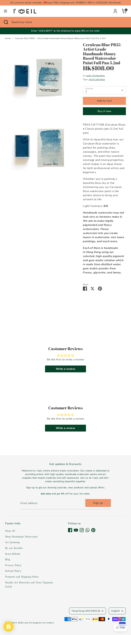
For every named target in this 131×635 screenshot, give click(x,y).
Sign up (98, 503)
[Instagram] (82, 530)
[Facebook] (70, 530)
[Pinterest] (93, 530)
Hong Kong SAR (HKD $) (86, 610)
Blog (7, 559)
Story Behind (12, 554)
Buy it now (104, 111)
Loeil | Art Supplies (95, 75)
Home (8, 38)
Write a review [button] (65, 369)
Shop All (10, 531)
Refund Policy (13, 571)
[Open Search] (6, 22)
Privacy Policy (13, 565)
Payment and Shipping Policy (22, 576)
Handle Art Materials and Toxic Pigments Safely (29, 584)
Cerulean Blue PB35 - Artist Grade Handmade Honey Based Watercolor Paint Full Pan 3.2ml (60, 38)
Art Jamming (12, 542)
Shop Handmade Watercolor (21, 536)
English (115, 610)
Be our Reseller (14, 548)
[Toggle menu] (5, 11)
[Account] (115, 10)
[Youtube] (76, 530)
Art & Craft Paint (97, 79)
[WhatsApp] (87, 530)
